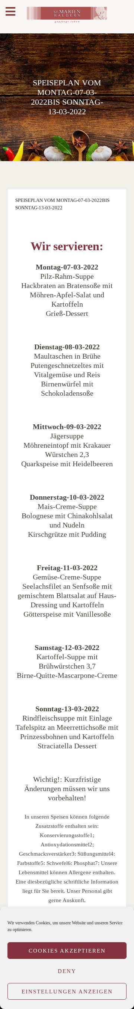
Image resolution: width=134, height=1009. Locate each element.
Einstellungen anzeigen (67, 992)
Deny (67, 971)
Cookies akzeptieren (67, 951)
